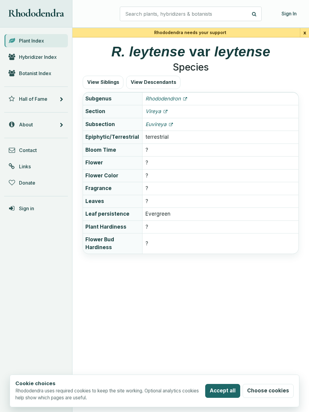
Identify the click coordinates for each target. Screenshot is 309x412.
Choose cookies (268, 391)
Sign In (289, 14)
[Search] (254, 14)
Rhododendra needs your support (190, 32)
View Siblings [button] (103, 82)
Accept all (223, 391)
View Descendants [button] (153, 82)
